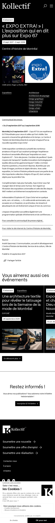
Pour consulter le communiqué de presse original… (22, 221)
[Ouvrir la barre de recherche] (45, 6)
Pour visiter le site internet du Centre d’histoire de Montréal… (26, 228)
